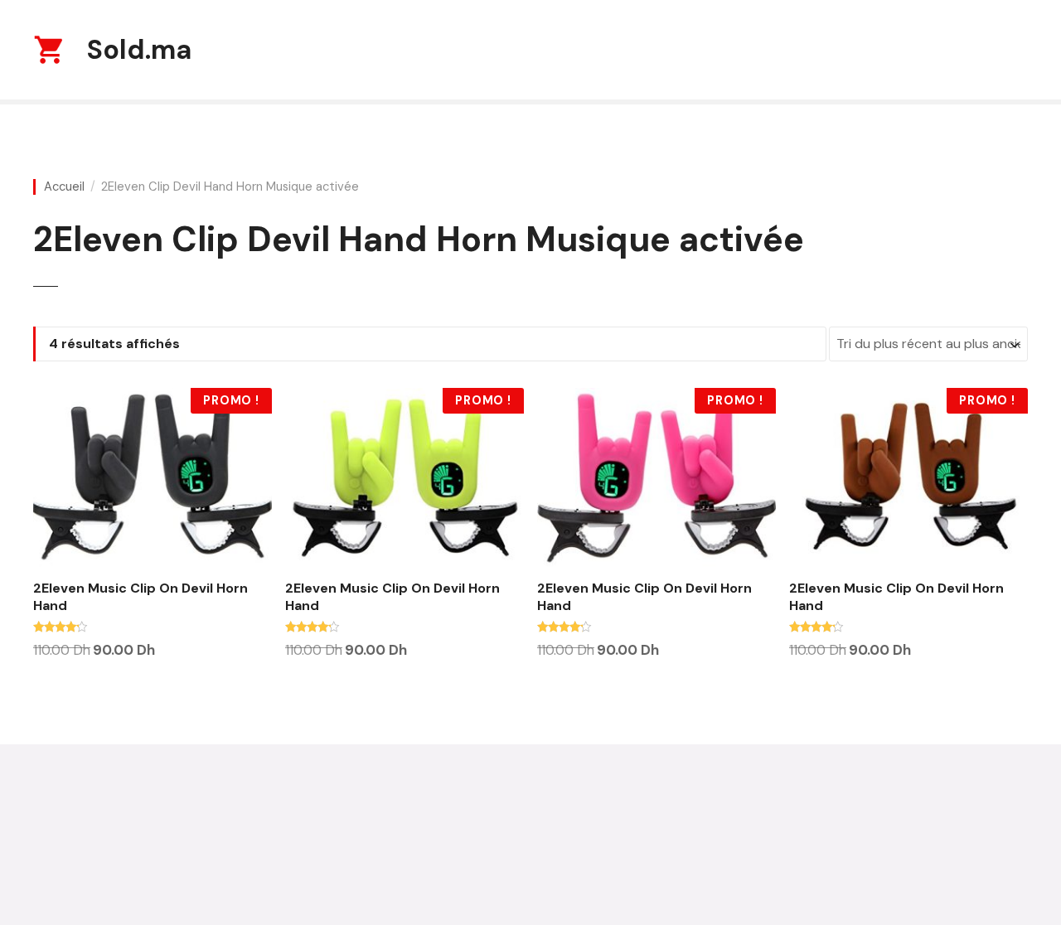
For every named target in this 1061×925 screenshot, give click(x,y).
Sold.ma (139, 49)
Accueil (64, 187)
